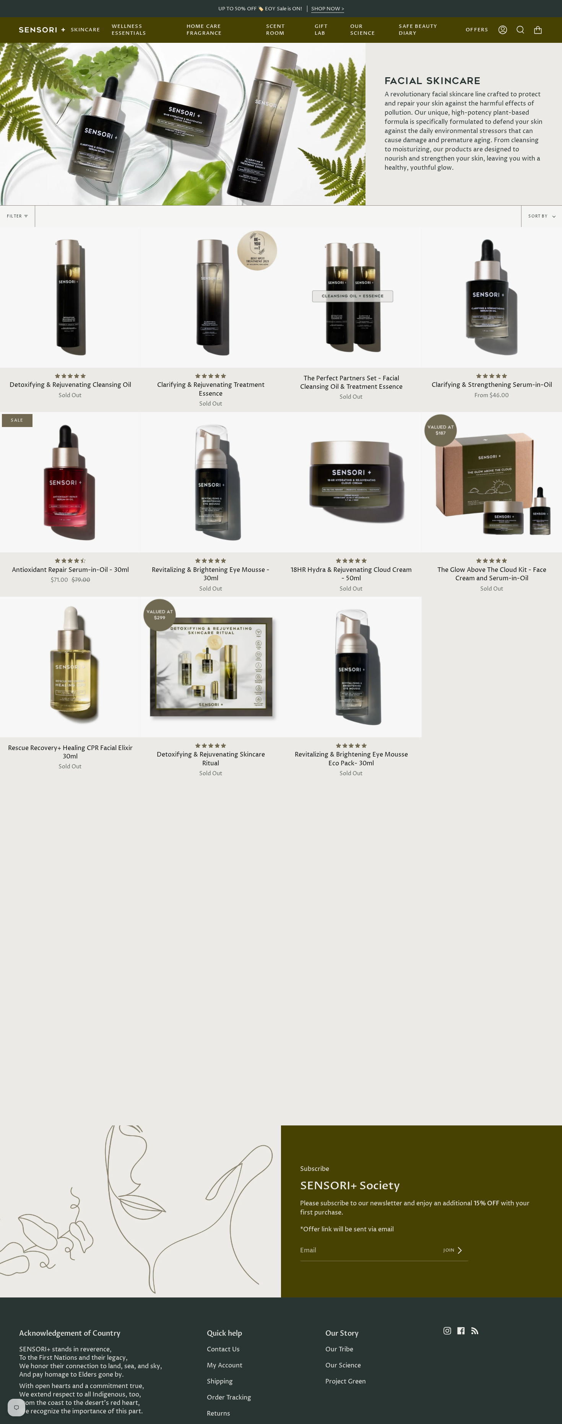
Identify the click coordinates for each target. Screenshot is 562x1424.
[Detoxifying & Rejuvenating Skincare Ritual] (211, 667)
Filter (14, 216)
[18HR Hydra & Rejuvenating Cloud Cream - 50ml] (351, 482)
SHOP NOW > (327, 8)
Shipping (220, 1381)
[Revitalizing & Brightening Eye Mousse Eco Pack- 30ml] (351, 667)
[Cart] (538, 29)
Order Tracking (229, 1397)
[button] (85, 29)
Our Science (343, 1365)
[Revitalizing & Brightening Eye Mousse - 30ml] (211, 482)
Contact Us (223, 1349)
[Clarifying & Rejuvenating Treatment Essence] (211, 297)
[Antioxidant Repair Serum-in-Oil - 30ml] (70, 482)
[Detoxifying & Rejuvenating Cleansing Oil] (70, 297)
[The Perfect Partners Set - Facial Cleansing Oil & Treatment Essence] (351, 297)
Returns (218, 1413)
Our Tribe (339, 1349)
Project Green (345, 1381)
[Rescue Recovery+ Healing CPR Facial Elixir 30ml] (70, 667)
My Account (224, 1365)
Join (449, 1250)
